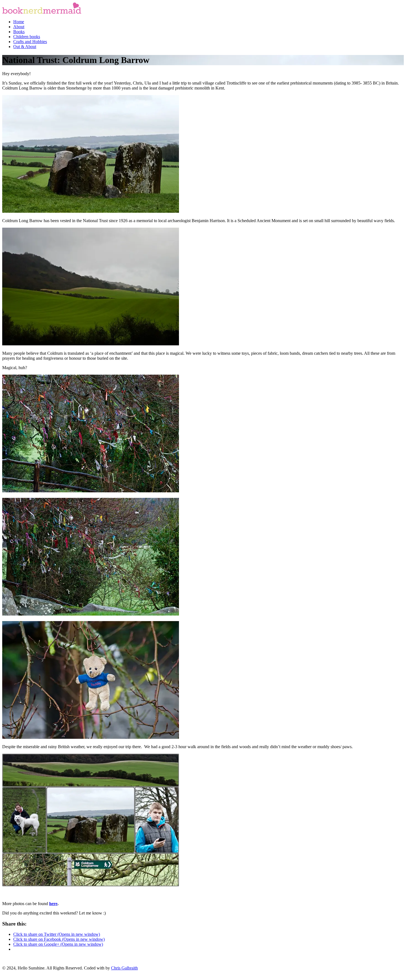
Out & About (24, 46)
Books (19, 31)
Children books (26, 36)
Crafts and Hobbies (30, 41)
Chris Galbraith (124, 968)
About (18, 26)
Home (18, 21)
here (53, 903)
